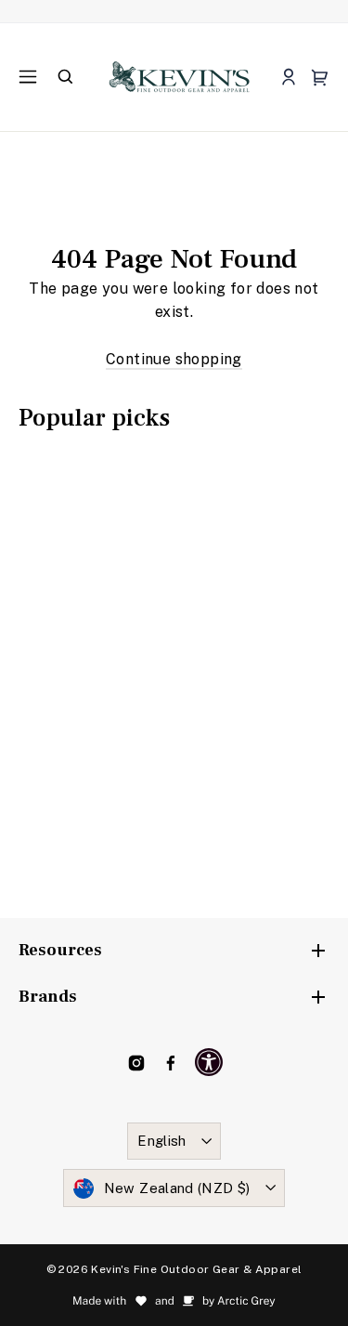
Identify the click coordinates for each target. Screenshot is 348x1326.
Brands (48, 996)
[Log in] (288, 77)
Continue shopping (174, 359)
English (162, 1141)
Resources (60, 950)
